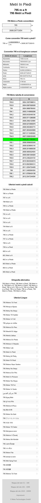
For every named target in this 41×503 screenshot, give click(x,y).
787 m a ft (6, 198)
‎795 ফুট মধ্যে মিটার (8, 401)
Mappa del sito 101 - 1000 (20, 487)
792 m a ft (6, 218)
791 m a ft (6, 214)
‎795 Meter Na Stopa (10, 381)
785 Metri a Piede (9, 189)
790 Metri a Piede (9, 210)
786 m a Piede (8, 193)
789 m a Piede (8, 206)
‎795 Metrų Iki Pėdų (10, 356)
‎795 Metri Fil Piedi (9, 360)
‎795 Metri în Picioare (10, 377)
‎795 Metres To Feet (10, 474)
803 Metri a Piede (9, 264)
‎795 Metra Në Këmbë (10, 439)
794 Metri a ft (7, 226)
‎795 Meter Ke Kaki (9, 414)
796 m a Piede (8, 235)
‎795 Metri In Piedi (9, 352)
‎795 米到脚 (7, 465)
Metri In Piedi (20, 4)
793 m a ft (6, 222)
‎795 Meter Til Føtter (10, 427)
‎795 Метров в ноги (10, 431)
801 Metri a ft (7, 255)
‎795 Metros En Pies (10, 327)
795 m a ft (6, 231)
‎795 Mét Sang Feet (10, 461)
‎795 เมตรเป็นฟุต (8, 444)
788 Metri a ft (7, 202)
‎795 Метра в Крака (10, 307)
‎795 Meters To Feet (10, 302)
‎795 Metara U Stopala (11, 344)
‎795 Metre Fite (8, 452)
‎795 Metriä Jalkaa (9, 335)
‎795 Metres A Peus (9, 406)
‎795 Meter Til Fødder (10, 315)
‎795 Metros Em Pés (10, 373)
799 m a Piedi (8, 247)
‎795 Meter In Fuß (9, 319)
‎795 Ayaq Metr (8, 397)
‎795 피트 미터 (8, 423)
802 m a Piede (8, 259)
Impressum (21, 495)
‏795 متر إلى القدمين (10, 393)
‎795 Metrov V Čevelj (10, 435)
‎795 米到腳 (7, 469)
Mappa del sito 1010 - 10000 (20, 491)
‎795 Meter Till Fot (9, 385)
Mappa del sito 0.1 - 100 (20, 483)
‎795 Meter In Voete (10, 389)
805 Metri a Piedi (9, 272)
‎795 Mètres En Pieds (10, 340)
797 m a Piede (8, 239)
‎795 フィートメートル (11, 418)
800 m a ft (6, 251)
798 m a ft (6, 243)
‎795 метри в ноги (9, 457)
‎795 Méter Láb (8, 348)
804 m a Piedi (8, 268)
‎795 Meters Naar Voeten (11, 364)
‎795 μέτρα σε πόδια (10, 323)
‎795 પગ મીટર (7, 448)
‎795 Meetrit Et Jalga (10, 331)
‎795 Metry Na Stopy (10, 311)
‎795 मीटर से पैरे (7, 410)
